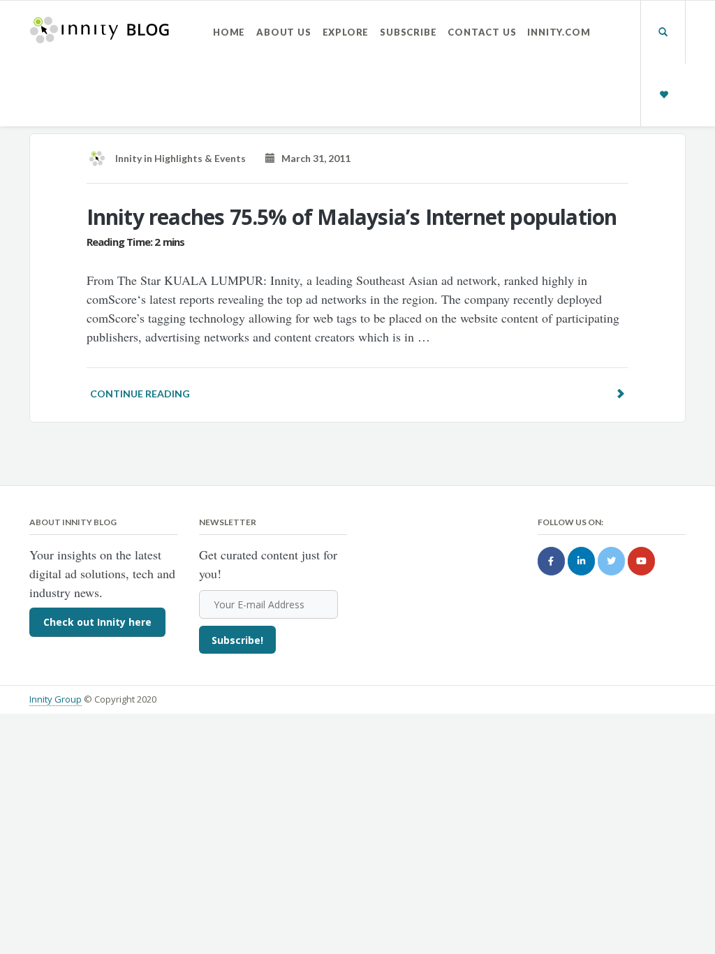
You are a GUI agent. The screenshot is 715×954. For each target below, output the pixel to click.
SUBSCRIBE (408, 32)
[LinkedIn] (581, 561)
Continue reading (140, 393)
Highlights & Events (200, 158)
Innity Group (55, 699)
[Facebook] (551, 561)
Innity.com (558, 32)
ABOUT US (283, 32)
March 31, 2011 (313, 158)
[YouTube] (641, 561)
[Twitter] (611, 561)
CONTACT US (482, 32)
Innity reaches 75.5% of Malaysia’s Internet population (352, 217)
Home (229, 32)
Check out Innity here (97, 622)
